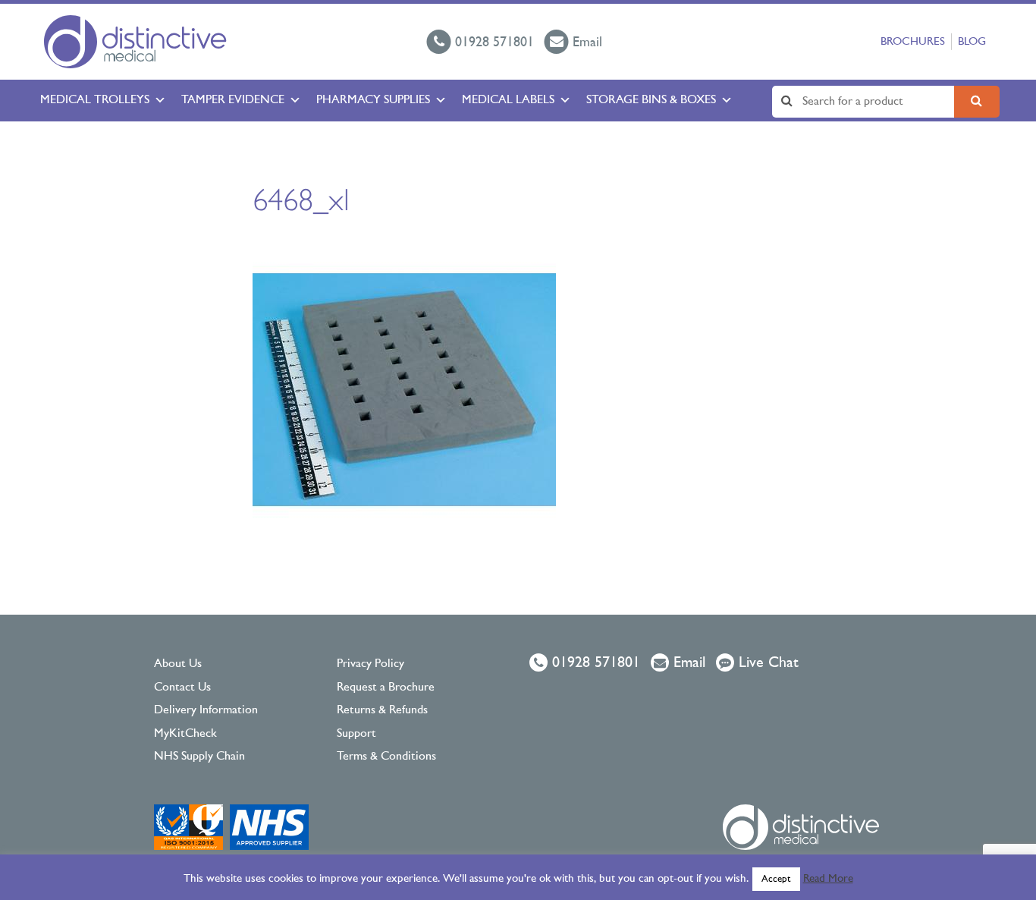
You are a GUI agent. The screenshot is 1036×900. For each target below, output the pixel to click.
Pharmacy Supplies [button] (373, 100)
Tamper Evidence (232, 100)
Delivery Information (206, 710)
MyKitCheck (185, 734)
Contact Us (182, 687)
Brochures (913, 42)
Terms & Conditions (386, 757)
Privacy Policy (370, 664)
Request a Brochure (386, 687)
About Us (178, 664)
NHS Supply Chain (199, 757)
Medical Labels (508, 100)
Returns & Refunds (382, 710)
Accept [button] (776, 879)
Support (356, 734)
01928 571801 (594, 663)
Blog (972, 42)
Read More (828, 879)
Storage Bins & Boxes (651, 100)
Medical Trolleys (94, 100)
